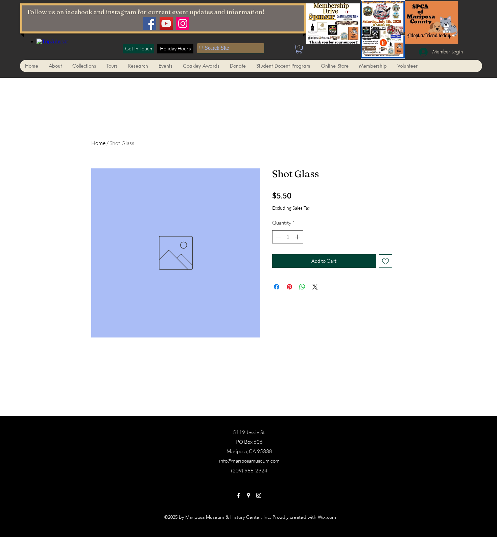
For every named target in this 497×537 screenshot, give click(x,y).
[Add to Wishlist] (386, 261)
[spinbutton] (287, 237)
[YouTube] (166, 23)
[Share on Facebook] (277, 287)
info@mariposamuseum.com (249, 461)
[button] (299, 49)
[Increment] (298, 237)
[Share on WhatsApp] (302, 287)
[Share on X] (315, 287)
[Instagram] (182, 23)
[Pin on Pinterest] (289, 287)
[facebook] (238, 495)
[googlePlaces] (248, 495)
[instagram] (258, 495)
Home (98, 143)
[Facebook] (149, 23)
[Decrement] (277, 237)
